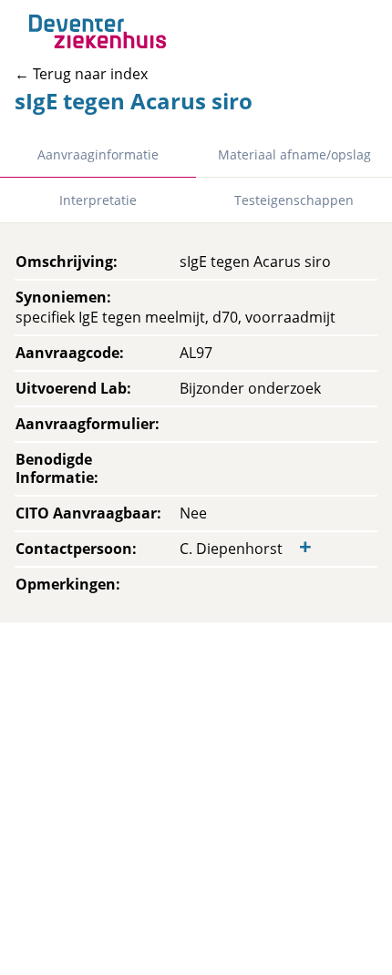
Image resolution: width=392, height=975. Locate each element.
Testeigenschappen (294, 200)
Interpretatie (98, 200)
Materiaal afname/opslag (294, 154)
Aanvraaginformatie (98, 154)
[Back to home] (97, 31)
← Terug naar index (81, 74)
